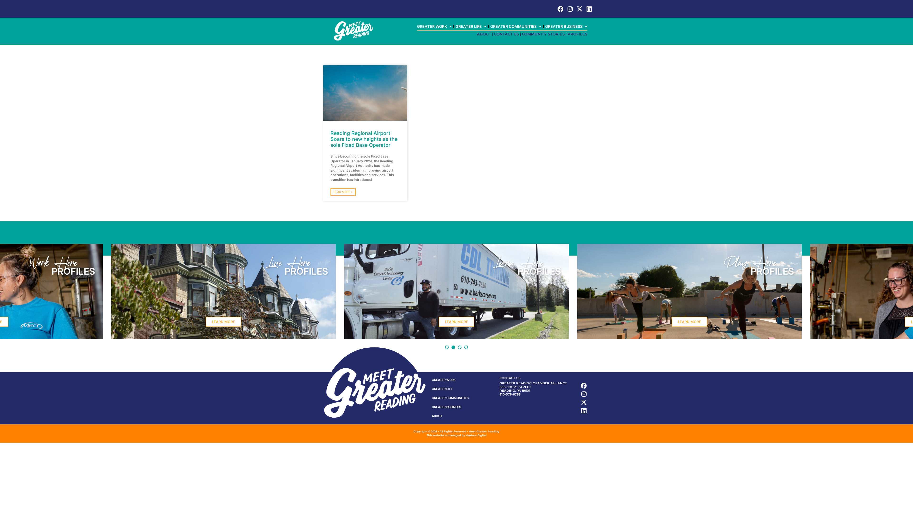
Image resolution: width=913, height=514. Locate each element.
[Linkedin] (589, 9)
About (484, 34)
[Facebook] (560, 9)
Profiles (577, 34)
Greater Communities (513, 26)
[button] (447, 347)
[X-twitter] (580, 9)
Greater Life (469, 26)
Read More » (343, 192)
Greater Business (564, 26)
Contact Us (506, 34)
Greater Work (432, 26)
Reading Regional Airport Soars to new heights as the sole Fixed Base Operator (364, 139)
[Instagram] (570, 9)
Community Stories (543, 34)
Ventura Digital (476, 435)
